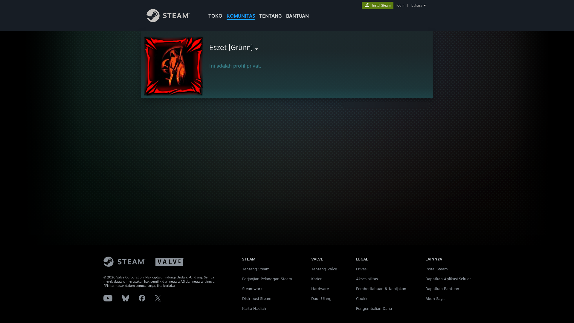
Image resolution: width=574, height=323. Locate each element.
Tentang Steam (256, 268)
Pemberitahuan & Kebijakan (381, 288)
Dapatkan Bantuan (442, 288)
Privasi (361, 268)
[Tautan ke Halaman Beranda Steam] (168, 20)
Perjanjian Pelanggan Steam (267, 278)
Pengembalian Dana (374, 308)
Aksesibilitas (367, 278)
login (400, 5)
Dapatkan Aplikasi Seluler (448, 278)
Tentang (270, 16)
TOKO (215, 16)
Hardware (320, 288)
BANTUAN (297, 16)
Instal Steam (436, 268)
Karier (316, 278)
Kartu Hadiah (254, 308)
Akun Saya (435, 298)
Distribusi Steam (256, 298)
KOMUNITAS (241, 16)
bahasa (416, 5)
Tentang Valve (324, 268)
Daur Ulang (321, 298)
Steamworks (253, 288)
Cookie (362, 298)
